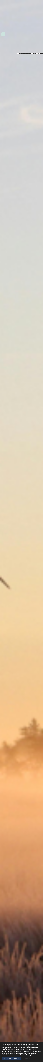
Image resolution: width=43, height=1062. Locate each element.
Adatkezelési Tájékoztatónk (29, 1055)
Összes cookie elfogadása (11, 1058)
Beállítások (27, 1058)
